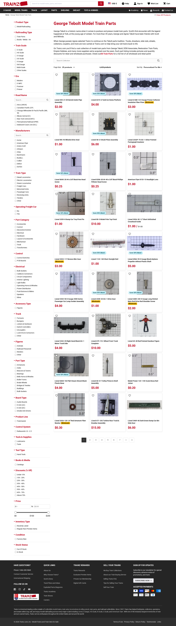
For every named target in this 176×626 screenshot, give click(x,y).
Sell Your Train (108, 587)
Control (20, 227)
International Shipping (22, 578)
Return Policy (140, 622)
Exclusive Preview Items (82, 575)
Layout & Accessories (25, 239)
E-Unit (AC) (21, 405)
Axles (19, 368)
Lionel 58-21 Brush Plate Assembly (104, 140)
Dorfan (19, 167)
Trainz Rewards (79, 570)
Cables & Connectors (24, 274)
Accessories (21, 224)
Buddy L (20, 158)
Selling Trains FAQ (110, 579)
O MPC (19, 83)
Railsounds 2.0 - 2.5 (24, 431)
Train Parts (21, 37)
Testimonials (151, 622)
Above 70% (21, 495)
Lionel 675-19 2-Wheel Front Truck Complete (104, 342)
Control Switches (23, 258)
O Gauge (20, 56)
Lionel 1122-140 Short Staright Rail (104, 259)
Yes (18, 214)
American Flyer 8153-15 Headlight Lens (143, 179)
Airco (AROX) (22, 105)
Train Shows (48, 596)
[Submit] (101, 4)
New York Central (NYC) (26, 119)
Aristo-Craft (21, 146)
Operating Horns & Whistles (27, 285)
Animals (20, 346)
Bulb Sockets (22, 271)
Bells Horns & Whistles (25, 377)
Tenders (20, 198)
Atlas (19, 152)
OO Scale (20, 59)
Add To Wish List (56, 75)
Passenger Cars (23, 192)
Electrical (20, 233)
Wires (19, 297)
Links (159, 622)
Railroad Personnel (24, 349)
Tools (19, 444)
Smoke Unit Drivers (24, 411)
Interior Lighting (23, 280)
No (18, 211)
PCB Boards (21, 261)
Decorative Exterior (24, 230)
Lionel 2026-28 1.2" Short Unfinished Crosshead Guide (142, 220)
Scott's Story (48, 579)
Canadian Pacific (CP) (25, 108)
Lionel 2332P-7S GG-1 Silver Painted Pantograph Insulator (142, 141)
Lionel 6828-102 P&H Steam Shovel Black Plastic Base (71, 382)
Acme (19, 140)
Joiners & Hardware (24, 324)
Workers (20, 352)
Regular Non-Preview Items (27, 529)
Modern (20, 80)
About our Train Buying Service (114, 575)
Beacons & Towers (24, 371)
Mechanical (21, 242)
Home (7, 15)
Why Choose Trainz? (51, 575)
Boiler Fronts (21, 380)
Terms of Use (118, 622)
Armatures (21, 365)
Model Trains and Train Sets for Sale (45, 622)
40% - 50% (20, 486)
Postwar (20, 86)
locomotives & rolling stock (79, 609)
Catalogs (20, 465)
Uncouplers (21, 330)
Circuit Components (24, 277)
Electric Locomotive (24, 180)
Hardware (20, 236)
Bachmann (21, 155)
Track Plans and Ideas (52, 583)
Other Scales (21, 70)
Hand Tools (21, 454)
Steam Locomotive (24, 183)
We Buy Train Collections (112, 570)
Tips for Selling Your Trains (113, 583)
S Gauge (20, 61)
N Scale (99, 612)
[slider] (15, 512)
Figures (20, 308)
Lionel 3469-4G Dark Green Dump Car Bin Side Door (143, 422)
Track (19, 245)
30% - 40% (20, 483)
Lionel (80, 612)
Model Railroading (23, 27)
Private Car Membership (82, 579)
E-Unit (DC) (21, 408)
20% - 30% (20, 480)
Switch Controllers (24, 327)
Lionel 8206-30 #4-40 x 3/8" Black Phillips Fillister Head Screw (107, 181)
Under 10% (21, 475)
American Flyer (22, 143)
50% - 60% (20, 489)
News (145, 10)
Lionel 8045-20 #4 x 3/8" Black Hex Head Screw (70, 181)
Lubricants (21, 441)
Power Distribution (24, 288)
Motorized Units (23, 189)
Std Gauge (21, 64)
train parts (93, 609)
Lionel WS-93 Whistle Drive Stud (67, 140)
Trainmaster (21, 421)
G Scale (20, 50)
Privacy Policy (129, 622)
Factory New (21, 539)
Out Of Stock (21, 549)
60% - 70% (20, 492)
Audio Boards (22, 402)
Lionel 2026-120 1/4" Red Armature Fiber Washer (70, 422)
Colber (19, 161)
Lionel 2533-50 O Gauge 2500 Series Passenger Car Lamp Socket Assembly (69, 300)
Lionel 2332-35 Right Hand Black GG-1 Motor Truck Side (69, 342)
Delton (19, 164)
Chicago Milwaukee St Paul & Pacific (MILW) (32, 112)
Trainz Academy (50, 591)
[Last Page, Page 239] (131, 440)
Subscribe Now (142, 580)
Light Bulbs (21, 283)
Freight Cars (21, 186)
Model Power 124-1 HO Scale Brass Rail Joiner (143, 382)
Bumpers (20, 321)
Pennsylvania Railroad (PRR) (27, 122)
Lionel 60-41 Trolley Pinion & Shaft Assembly (104, 382)
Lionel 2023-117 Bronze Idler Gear (68, 260)
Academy (134, 10)
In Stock (20, 552)
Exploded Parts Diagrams (53, 587)
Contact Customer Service (23, 574)
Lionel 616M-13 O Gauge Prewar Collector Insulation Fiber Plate (144, 101)
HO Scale (20, 53)
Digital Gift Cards (80, 583)
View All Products (163, 15)
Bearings (20, 374)
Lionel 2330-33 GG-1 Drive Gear (103, 300)
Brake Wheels (22, 383)
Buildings (20, 388)
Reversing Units (22, 195)
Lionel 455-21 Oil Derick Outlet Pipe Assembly (68, 101)
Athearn (20, 149)
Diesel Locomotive (23, 177)
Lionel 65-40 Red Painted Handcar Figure (143, 341)
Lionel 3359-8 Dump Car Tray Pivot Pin (69, 219)
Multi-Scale (21, 67)
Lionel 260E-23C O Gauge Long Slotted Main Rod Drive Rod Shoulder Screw (143, 301)
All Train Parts (107, 54)
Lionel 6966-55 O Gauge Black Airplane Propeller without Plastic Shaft (143, 260)
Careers (46, 600)
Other (19, 201)
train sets (65, 609)
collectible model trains (53, 609)
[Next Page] (125, 440)
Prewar (19, 89)
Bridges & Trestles (23, 385)
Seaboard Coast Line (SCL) (27, 125)
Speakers (20, 294)
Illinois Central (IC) (24, 116)
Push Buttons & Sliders (25, 291)
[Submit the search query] (47, 100)
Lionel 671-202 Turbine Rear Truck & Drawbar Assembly (105, 422)
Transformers (22, 248)
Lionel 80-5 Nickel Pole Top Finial (104, 219)
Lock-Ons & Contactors (25, 333)
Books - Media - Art (24, 40)
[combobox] (67, 3)
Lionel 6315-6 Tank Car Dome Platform (106, 100)
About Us (47, 570)
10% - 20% (20, 478)
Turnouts (20, 318)
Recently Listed (22, 526)
